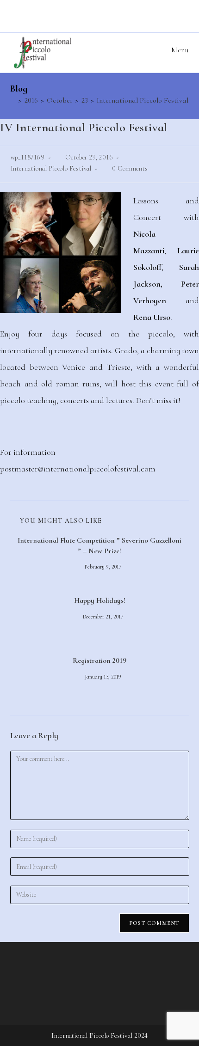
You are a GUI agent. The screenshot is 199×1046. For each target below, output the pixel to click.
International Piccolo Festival (51, 168)
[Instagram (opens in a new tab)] (101, 15)
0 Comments (130, 168)
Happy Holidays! (99, 600)
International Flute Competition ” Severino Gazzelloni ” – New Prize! (99, 545)
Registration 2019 (99, 660)
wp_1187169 (28, 157)
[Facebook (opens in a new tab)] (87, 15)
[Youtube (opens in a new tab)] (114, 15)
